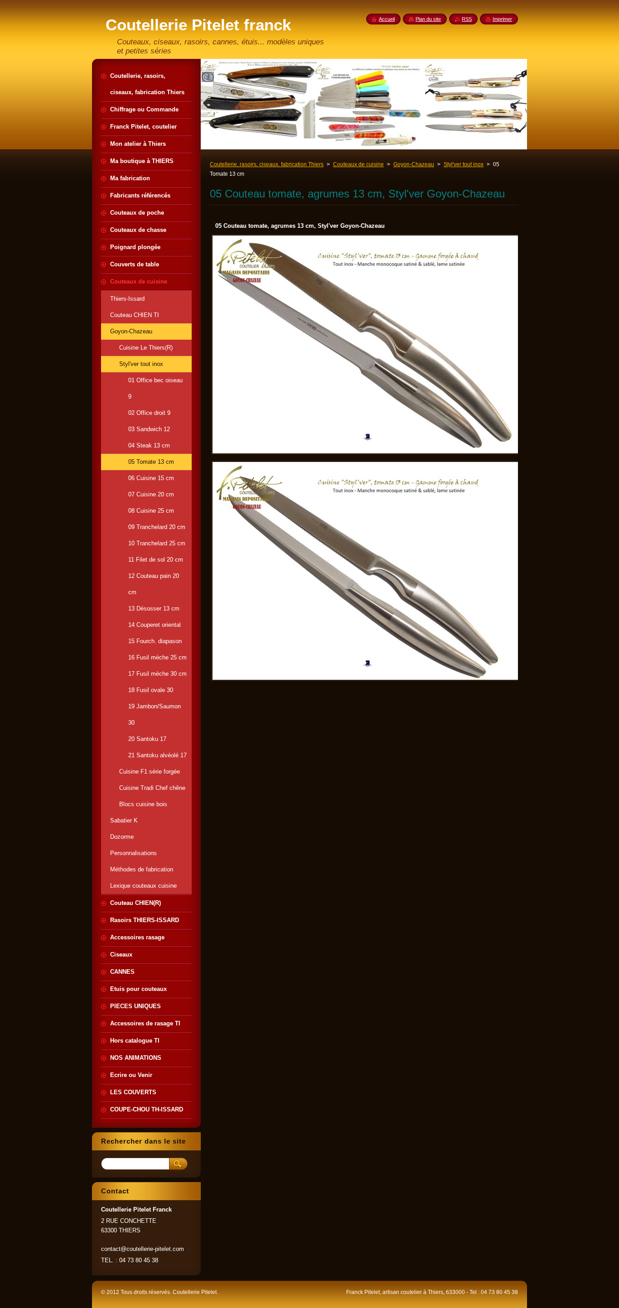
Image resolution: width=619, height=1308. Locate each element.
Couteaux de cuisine (358, 164)
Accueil (387, 19)
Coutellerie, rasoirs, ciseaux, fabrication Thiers (267, 164)
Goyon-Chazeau (413, 164)
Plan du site (428, 19)
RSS (467, 19)
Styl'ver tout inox (464, 164)
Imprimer (502, 19)
